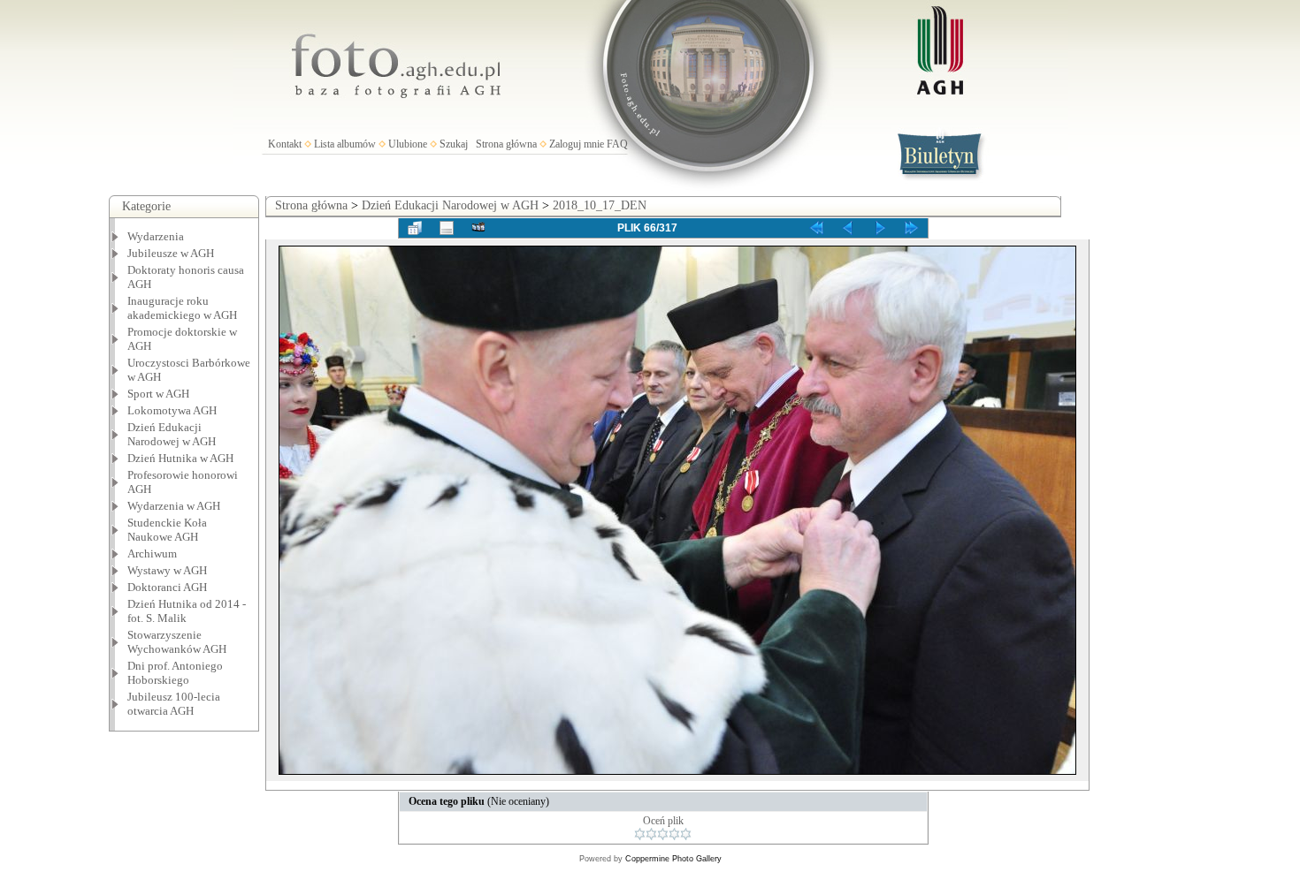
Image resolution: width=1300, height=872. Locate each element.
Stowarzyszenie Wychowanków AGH (176, 642)
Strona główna (506, 144)
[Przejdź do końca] (912, 228)
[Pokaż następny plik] (880, 228)
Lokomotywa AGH (172, 410)
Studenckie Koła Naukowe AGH (167, 529)
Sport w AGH (158, 393)
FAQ (617, 144)
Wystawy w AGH (167, 570)
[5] (686, 834)
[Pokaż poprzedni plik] (848, 228)
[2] (651, 834)
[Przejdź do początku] (816, 228)
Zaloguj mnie (576, 144)
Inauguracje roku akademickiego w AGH (182, 308)
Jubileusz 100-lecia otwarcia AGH (173, 703)
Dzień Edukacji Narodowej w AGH (171, 434)
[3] (663, 834)
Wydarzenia (155, 236)
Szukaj (454, 144)
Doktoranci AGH (167, 587)
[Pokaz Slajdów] (478, 228)
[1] (640, 834)
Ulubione (407, 144)
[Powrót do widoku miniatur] (415, 228)
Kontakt (285, 144)
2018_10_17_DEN (599, 205)
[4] (674, 834)
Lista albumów (345, 144)
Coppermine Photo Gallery (673, 858)
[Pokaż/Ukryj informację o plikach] (447, 228)
